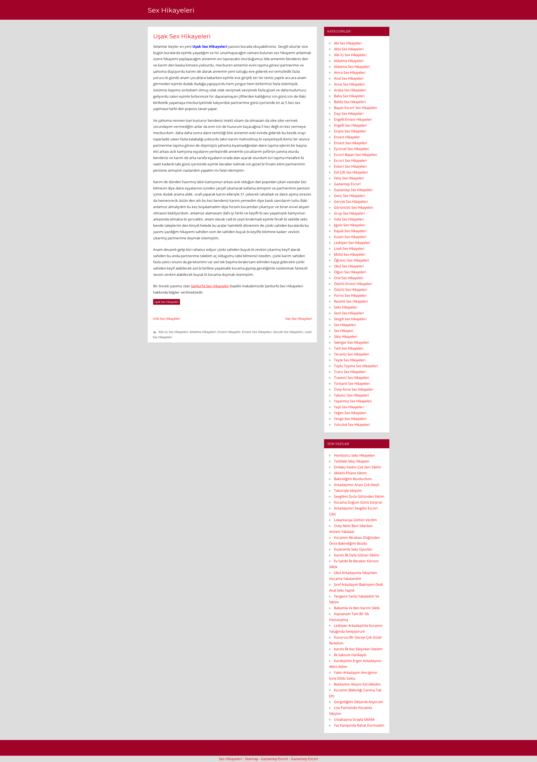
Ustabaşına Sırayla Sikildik (354, 719)
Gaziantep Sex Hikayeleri (353, 190)
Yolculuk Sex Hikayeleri (352, 424)
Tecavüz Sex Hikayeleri (351, 354)
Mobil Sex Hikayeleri (349, 254)
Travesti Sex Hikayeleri (351, 377)
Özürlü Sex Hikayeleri (350, 289)
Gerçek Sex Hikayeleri (288, 332)
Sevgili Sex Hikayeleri (350, 319)
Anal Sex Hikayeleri (349, 78)
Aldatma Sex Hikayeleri (352, 66)
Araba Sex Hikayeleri (350, 90)
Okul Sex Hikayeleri (349, 266)
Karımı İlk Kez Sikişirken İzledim (358, 649)
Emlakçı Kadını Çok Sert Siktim (357, 467)
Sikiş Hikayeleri (345, 336)
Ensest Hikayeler (229, 332)
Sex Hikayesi (343, 330)
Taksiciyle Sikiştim (348, 490)
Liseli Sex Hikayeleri (349, 248)
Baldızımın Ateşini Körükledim (357, 684)
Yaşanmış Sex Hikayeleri (353, 401)
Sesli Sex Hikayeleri (349, 313)
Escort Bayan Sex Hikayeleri (355, 154)
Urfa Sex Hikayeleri (166, 318)
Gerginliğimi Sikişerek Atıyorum (358, 702)
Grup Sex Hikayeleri (349, 213)
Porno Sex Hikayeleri (350, 295)
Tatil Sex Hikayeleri (348, 348)
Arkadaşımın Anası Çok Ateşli (356, 484)
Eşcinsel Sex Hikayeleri (351, 148)
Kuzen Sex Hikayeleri (350, 237)
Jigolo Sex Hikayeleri (349, 225)
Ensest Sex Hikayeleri (257, 332)
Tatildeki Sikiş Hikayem (351, 461)
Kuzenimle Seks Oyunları (353, 549)
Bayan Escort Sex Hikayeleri (355, 107)
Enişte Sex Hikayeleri (350, 131)
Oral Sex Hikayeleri (348, 278)
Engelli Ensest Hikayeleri (353, 119)
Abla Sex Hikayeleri (349, 49)
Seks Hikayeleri (345, 307)
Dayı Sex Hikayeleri (349, 113)
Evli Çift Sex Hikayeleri (351, 172)
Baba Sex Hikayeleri (349, 96)
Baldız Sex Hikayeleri (350, 102)
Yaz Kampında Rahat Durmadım (359, 725)
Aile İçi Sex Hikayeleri (173, 332)
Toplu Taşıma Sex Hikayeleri (356, 366)
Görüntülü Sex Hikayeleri (353, 207)
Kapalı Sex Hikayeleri (350, 231)
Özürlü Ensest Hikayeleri (353, 283)
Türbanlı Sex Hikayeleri (352, 383)
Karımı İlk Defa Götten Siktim (356, 555)
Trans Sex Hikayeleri (350, 371)
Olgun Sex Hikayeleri (350, 272)
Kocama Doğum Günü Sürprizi (358, 502)
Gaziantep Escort (347, 184)
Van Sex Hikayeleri (298, 318)
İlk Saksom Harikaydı (350, 655)
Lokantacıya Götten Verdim (355, 520)
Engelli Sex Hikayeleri (350, 125)
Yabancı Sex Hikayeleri (351, 395)
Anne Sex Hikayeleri (349, 84)
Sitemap (251, 758)
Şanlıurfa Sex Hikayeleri (210, 286)
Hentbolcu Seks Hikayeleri (354, 455)
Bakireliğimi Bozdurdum (353, 479)
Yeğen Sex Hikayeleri (350, 413)
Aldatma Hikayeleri (203, 332)
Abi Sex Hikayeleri (348, 43)
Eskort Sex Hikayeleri (350, 166)
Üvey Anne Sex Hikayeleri (353, 389)
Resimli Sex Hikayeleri (351, 301)
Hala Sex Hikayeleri (349, 219)
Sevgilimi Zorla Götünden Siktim (359, 496)
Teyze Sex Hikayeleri (349, 360)
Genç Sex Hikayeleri (349, 195)
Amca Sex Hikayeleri (349, 72)
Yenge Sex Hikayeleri (350, 418)
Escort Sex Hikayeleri (350, 160)
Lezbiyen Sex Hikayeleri (352, 242)
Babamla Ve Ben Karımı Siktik (357, 608)
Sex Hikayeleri (171, 10)
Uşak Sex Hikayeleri (166, 302)
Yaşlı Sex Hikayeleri (349, 407)
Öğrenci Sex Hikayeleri (351, 260)
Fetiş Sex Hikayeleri (349, 178)
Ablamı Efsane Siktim (350, 473)
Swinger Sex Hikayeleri (351, 342)
